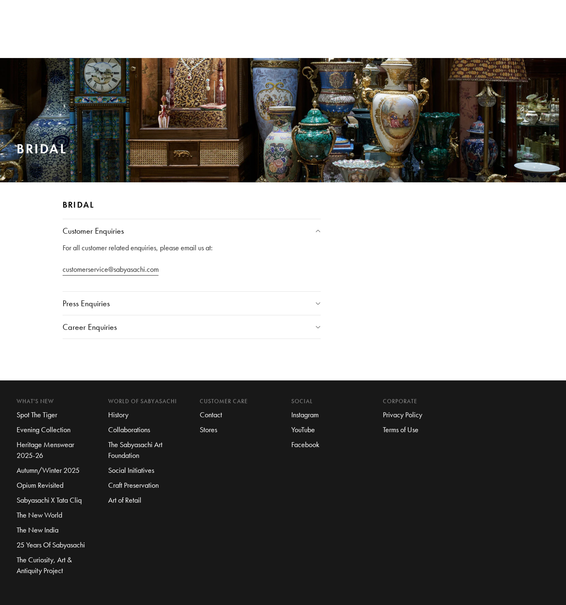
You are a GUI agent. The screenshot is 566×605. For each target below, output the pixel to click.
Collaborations (129, 429)
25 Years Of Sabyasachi (51, 544)
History (118, 414)
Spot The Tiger (37, 414)
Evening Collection (43, 429)
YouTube (303, 429)
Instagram (305, 414)
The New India (37, 530)
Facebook (305, 444)
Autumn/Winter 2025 (48, 470)
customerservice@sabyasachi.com (111, 269)
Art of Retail (124, 500)
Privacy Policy (402, 414)
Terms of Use (400, 429)
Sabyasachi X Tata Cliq (49, 500)
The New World (39, 515)
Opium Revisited (40, 485)
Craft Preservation (133, 485)
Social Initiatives (131, 470)
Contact (211, 414)
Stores (208, 429)
